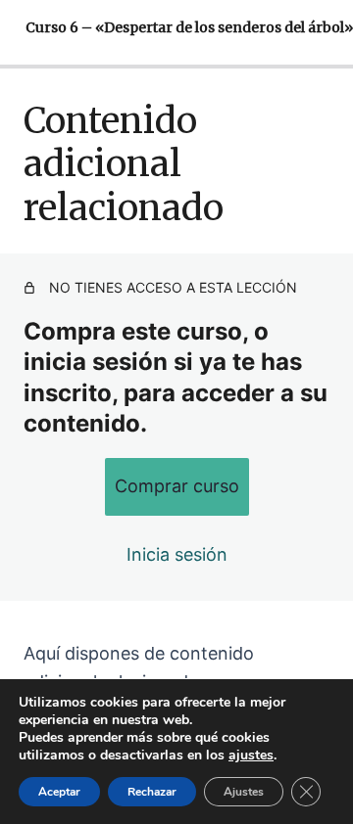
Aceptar (59, 792)
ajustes (251, 755)
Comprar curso (177, 486)
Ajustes (244, 792)
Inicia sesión (176, 554)
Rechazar (151, 792)
